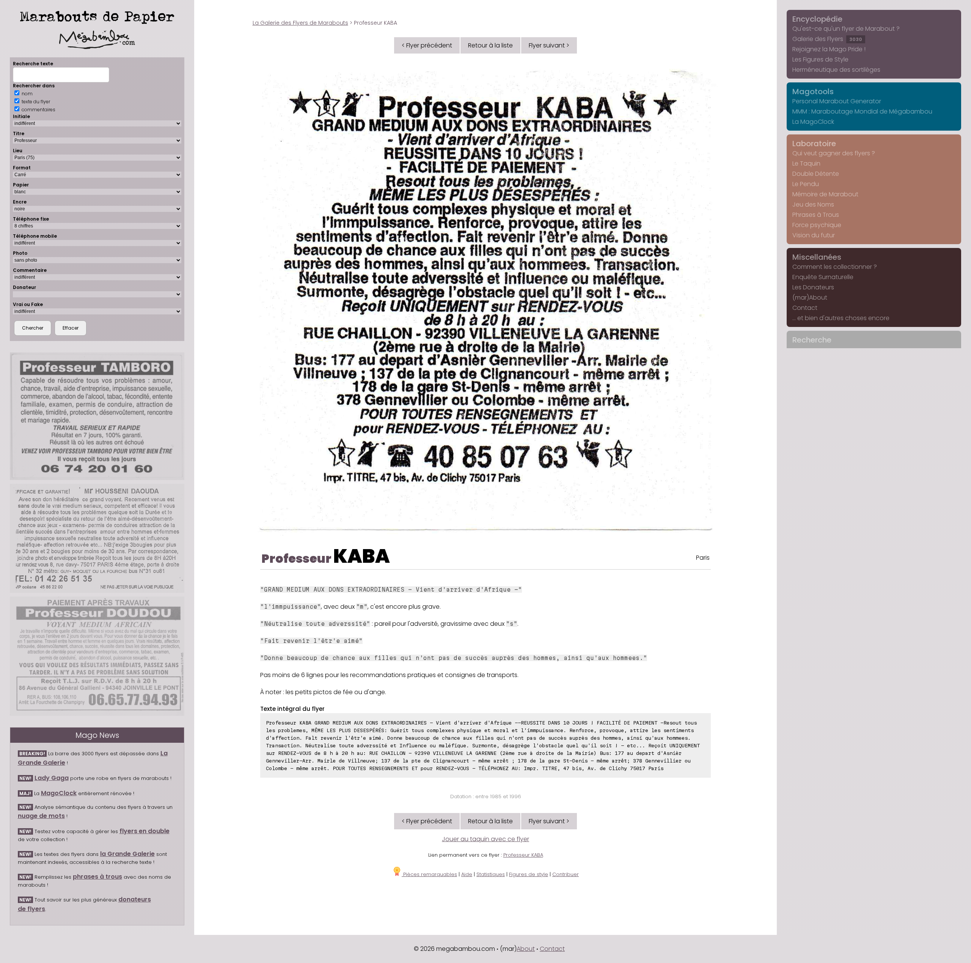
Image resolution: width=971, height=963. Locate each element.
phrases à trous (97, 876)
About (526, 948)
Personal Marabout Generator (836, 101)
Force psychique (816, 225)
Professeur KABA (523, 855)
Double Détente (815, 173)
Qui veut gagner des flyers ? (833, 153)
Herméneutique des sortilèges (836, 69)
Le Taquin (806, 163)
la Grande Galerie (127, 853)
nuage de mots (41, 815)
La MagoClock (813, 121)
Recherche (811, 340)
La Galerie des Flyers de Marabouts (300, 23)
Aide (466, 874)
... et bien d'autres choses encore (840, 318)
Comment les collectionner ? (834, 266)
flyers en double (144, 831)
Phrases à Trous (815, 214)
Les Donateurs (813, 287)
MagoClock (59, 793)
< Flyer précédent (427, 45)
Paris (703, 557)
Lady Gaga (52, 778)
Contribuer (565, 874)
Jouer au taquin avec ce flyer (485, 839)
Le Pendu (805, 184)
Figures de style (528, 874)
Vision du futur (813, 235)
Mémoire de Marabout (825, 194)
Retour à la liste (490, 45)
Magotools (813, 91)
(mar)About (809, 297)
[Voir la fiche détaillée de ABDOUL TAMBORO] (97, 416)
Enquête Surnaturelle (822, 277)
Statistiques (490, 874)
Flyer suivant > (549, 45)
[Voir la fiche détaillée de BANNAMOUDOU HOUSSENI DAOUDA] (97, 538)
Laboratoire (814, 143)
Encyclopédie (817, 19)
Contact (804, 307)
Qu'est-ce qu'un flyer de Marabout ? (846, 28)
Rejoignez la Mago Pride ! (829, 49)
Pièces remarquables (429, 874)
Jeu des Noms (813, 204)
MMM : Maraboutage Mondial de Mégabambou (862, 111)
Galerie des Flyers (827, 39)
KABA (361, 556)
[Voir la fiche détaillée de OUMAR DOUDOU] (97, 656)
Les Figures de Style (820, 59)
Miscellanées (816, 257)
